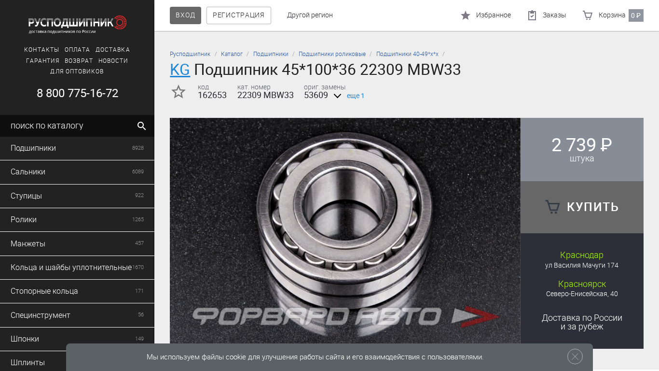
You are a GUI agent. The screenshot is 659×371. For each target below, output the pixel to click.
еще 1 (356, 96)
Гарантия (43, 60)
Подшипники (270, 54)
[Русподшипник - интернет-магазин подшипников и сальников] (77, 24)
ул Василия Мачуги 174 (581, 265)
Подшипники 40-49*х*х (407, 54)
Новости (113, 60)
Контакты (41, 49)
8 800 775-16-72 (77, 93)
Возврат (79, 60)
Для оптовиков (77, 71)
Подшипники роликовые (332, 54)
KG (180, 69)
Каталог (232, 54)
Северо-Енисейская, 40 (582, 294)
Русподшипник (190, 54)
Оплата (77, 49)
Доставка (113, 49)
